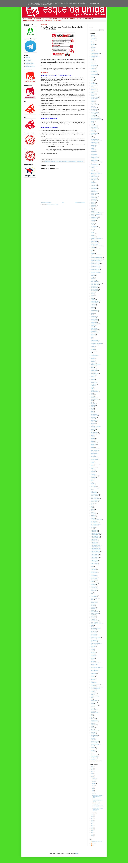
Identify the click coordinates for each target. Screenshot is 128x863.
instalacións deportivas (95, 364)
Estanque (93, 292)
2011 (92, 828)
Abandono (93, 51)
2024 (92, 769)
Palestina (92, 483)
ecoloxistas (93, 247)
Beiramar (92, 131)
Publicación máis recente (46, 202)
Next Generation (94, 457)
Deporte (92, 235)
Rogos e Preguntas (94, 622)
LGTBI (92, 387)
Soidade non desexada (95, 684)
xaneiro (93, 812)
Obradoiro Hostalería (95, 464)
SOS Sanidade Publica (95, 688)
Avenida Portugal (94, 112)
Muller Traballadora (95, 450)
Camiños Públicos (94, 143)
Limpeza (92, 396)
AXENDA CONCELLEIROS (28, 20)
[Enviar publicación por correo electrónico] (43, 159)
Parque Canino (94, 491)
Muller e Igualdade (94, 448)
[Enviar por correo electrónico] (45, 159)
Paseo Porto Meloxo (95, 500)
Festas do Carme (94, 311)
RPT (91, 626)
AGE (92, 62)
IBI (91, 352)
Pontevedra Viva (28, 64)
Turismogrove (93, 724)
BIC (91, 136)
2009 (92, 832)
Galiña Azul (93, 334)
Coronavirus (53, 161)
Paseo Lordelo (94, 497)
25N (91, 41)
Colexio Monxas (94, 188)
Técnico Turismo (94, 700)
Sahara (92, 649)
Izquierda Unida (94, 370)
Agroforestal (93, 64)
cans (92, 152)
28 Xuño (92, 42)
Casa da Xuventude (95, 166)
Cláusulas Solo (94, 187)
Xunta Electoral (94, 757)
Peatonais (93, 509)
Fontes (92, 326)
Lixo (91, 402)
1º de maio (93, 38)
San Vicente (93, 652)
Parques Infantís (94, 492)
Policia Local (93, 568)
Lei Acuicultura (94, 382)
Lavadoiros (93, 379)
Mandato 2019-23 (94, 415)
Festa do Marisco (94, 310)
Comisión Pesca (94, 196)
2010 (92, 830)
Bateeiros (93, 130)
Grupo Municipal (94, 344)
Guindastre (93, 346)
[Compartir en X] (48, 159)
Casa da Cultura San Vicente (96, 161)
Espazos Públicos (94, 286)
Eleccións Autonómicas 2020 (96, 259)
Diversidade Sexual (95, 242)
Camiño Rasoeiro (94, 142)
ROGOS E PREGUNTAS (88, 18)
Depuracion (93, 236)
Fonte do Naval (94, 322)
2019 (92, 815)
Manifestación (93, 417)
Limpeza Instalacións (95, 399)
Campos (92, 148)
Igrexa (92, 357)
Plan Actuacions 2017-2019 (96, 519)
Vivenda (92, 745)
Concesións (93, 206)
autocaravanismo (94, 109)
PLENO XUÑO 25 (94, 563)
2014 (92, 823)
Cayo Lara (93, 169)
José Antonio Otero (94, 373)
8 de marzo (93, 44)
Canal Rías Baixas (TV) (30, 66)
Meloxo (92, 430)
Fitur (91, 314)
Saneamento (93, 655)
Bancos (92, 124)
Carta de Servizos (94, 157)
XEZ (91, 753)
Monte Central (93, 442)
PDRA (92, 507)
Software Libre (94, 682)
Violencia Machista (94, 742)
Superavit (93, 691)
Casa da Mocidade (94, 164)
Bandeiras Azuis (94, 125)
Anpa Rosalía (93, 83)
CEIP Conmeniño (94, 172)
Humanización (94, 351)
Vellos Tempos (94, 736)
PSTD (92, 593)
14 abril (92, 35)
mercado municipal (94, 433)
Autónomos (93, 110)
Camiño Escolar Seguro (95, 140)
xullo (93, 786)
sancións (92, 653)
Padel (92, 480)
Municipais (93, 451)
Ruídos (92, 647)
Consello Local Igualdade (96, 214)
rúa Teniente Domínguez (96, 643)
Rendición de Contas (95, 613)
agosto (93, 785)
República (93, 614)
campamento (93, 145)
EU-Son (92, 298)
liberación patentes (94, 391)
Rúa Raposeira (94, 641)
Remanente (93, 608)
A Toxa (92, 50)
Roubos (92, 625)
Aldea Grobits (93, 67)
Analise (92, 77)
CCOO (92, 170)
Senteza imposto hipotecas (96, 667)
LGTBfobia (93, 385)
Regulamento (93, 607)
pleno (92, 528)
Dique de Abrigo (94, 241)
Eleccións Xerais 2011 (95, 269)
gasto (92, 337)
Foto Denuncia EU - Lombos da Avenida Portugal (97, 806)
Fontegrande (93, 325)
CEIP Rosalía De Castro (95, 173)
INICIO (24, 18)
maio (93, 790)
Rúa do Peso (93, 632)
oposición (93, 470)
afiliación (92, 60)
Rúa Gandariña (94, 634)
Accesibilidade (94, 55)
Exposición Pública (94, 302)
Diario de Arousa (28, 58)
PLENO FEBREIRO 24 (95, 534)
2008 (92, 834)
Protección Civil (94, 587)
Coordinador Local (94, 217)
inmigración (93, 363)
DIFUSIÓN (30, 18)
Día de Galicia (93, 239)
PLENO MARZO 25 (94, 543)
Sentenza (93, 665)
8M (91, 45)
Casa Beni (93, 159)
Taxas (92, 697)
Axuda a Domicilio (94, 116)
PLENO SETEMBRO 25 (95, 552)
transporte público (94, 712)
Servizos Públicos (94, 670)
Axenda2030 (93, 115)
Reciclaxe (93, 605)
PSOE (92, 592)
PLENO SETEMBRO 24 (95, 551)
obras (92, 465)
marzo (93, 793)
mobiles (92, 436)
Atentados (93, 100)
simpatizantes (93, 673)
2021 (92, 774)
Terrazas (92, 703)
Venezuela (93, 738)
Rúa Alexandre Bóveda (95, 628)
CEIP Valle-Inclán (94, 175)
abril (93, 792)
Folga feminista (94, 316)
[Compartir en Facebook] (49, 159)
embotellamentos (94, 271)
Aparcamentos (94, 85)
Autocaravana (93, 107)
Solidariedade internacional (96, 687)
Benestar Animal (94, 133)
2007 (92, 835)
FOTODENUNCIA (39, 20)
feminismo (93, 307)
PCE (92, 504)
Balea (92, 122)
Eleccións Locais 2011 (95, 263)
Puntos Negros (94, 596)
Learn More (93, 3)
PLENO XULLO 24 (94, 558)
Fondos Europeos (94, 319)
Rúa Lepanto (93, 638)
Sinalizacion (93, 675)
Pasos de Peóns (94, 501)
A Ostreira (93, 47)
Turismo (92, 723)
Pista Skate (93, 518)
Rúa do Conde (94, 631)
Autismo (92, 106)
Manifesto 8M (93, 421)
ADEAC (92, 57)
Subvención (93, 690)
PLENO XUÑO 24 (94, 561)
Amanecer (93, 76)
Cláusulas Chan (94, 185)
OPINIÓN (92, 468)
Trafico (92, 706)
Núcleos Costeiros (94, 459)
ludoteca (92, 409)
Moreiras (92, 447)
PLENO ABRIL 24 (94, 530)
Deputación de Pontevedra (96, 238)
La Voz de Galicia (29, 62)
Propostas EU (73, 161)
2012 (92, 827)
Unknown (94, 843)
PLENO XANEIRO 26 (95, 557)
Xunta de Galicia (94, 754)
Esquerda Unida (94, 287)
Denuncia (93, 233)
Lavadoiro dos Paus (95, 378)
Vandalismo (93, 733)
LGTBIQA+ (93, 390)
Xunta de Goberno (94, 756)
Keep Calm (93, 375)
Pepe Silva (93, 515)
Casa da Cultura (94, 160)
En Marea (93, 278)
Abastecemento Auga (95, 53)
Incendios (93, 361)
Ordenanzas (93, 471)
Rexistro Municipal (94, 620)
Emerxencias (93, 274)
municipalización (94, 453)
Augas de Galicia (94, 104)
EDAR (92, 250)
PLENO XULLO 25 (94, 560)
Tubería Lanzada (94, 721)
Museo (92, 455)
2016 (92, 820)
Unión (92, 726)
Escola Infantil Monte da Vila (96, 283)
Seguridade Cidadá (95, 662)
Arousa (92, 92)
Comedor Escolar (94, 193)
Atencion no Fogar (94, 97)
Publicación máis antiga (80, 202)
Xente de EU (93, 751)
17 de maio (93, 36)
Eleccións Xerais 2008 (95, 268)
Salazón (92, 650)
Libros (92, 393)
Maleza (92, 412)
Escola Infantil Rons (95, 284)
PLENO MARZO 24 (94, 542)
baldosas (92, 121)
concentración (93, 205)
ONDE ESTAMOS (57, 18)
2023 (92, 771)
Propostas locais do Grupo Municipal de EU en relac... (97, 796)
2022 (92, 773)
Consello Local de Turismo (96, 212)
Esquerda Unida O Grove (97, 841)
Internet (92, 367)
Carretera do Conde (95, 155)
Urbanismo (93, 727)
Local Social (93, 405)
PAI (91, 482)
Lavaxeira (93, 381)
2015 (92, 821)
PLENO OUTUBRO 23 (95, 546)
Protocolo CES (94, 590)
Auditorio (92, 103)
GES (92, 338)
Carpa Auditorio (94, 154)
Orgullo (92, 473)
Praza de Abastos (94, 577)
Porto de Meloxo (94, 571)
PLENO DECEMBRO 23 (95, 533)
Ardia (92, 86)
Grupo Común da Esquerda (96, 343)
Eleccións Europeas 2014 (96, 260)
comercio (92, 194)
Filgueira (92, 313)
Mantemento (93, 423)
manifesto (93, 418)
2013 (92, 825)
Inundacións (93, 369)
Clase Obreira (93, 184)
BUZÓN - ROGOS (57, 20)
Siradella (92, 676)
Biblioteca (93, 134)
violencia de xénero (95, 741)
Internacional (93, 366)
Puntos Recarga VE (95, 598)
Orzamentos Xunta (94, 476)
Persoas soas (93, 516)
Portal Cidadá (93, 569)
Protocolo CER (94, 589)
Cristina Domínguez (95, 227)
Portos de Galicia (94, 572)
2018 (92, 816)
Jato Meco (93, 372)
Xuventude (93, 759)
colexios (92, 190)
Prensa (92, 581)
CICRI (92, 181)
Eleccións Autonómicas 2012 (96, 257)
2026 (92, 766)
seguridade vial (94, 664)
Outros (92, 479)
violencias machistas (95, 744)
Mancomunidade (94, 414)
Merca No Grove (94, 432)
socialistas (93, 679)
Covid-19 (57, 161)
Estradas (92, 295)
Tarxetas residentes (95, 696)
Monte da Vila (93, 444)
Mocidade (93, 439)
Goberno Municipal (94, 340)
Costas (92, 221)
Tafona (92, 694)
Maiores (92, 411)
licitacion (92, 394)
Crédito (92, 224)
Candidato (93, 149)
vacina (92, 729)
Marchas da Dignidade (95, 426)
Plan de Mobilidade (95, 522)
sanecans (93, 656)
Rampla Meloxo (94, 602)
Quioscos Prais (94, 601)
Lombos (92, 406)
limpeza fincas (93, 397)
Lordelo (92, 408)
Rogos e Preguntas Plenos (96, 623)
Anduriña (92, 79)
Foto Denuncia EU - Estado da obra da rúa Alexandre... (97, 809)
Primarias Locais (94, 583)
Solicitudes (93, 685)
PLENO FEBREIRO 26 (95, 537)
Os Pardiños (93, 477)
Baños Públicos (94, 127)
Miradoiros (93, 435)
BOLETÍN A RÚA (48, 20)
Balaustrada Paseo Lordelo (96, 119)
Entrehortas (93, 280)
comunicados (93, 197)
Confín (92, 208)
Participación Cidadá (95, 494)
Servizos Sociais (80, 161)
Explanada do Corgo (95, 301)
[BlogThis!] (47, 159)
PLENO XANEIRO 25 (95, 555)
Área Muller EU (94, 89)
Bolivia (92, 137)
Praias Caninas (94, 575)
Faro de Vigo (28, 60)
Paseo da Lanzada (94, 495)
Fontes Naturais (94, 328)
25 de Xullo (93, 39)
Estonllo (92, 293)
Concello (92, 203)
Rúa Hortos (93, 635)
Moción (92, 441)
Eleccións (93, 253)
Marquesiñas (93, 427)
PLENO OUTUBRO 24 (95, 548)
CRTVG (92, 229)
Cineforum (93, 182)
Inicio (63, 202)
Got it (99, 3)
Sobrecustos (93, 678)
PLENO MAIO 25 (94, 540)
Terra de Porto (93, 702)
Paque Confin (93, 486)
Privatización (93, 584)
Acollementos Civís (94, 56)
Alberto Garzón (94, 65)
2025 (92, 768)
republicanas (93, 616)
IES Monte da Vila (94, 355)
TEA (91, 699)
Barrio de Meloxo (94, 128)
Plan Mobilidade (94, 525)
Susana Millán (93, 693)
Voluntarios (93, 747)
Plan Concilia (93, 521)
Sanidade (93, 658)
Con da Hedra (93, 200)
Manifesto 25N (94, 420)
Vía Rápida (93, 739)
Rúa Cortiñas (93, 629)
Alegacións (93, 70)
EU (91, 296)
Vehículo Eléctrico (94, 735)
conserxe (92, 215)
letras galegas (93, 384)
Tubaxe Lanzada (94, 720)
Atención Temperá (94, 98)
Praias (92, 574)
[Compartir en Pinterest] (51, 159)
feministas (93, 308)
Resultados (93, 617)
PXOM (92, 599)
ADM (92, 59)
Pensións (92, 512)
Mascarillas (93, 429)
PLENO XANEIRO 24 (95, 554)
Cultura (92, 232)
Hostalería (93, 349)
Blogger (76, 853)
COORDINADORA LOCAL (39, 18)
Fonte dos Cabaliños (95, 323)
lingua (92, 400)
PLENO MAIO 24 (94, 539)
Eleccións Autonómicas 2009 (96, 255)
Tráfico (92, 708)
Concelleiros (93, 202)
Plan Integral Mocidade (95, 524)
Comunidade (93, 199)
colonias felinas (94, 191)
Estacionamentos (94, 290)
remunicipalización (94, 611)
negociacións (93, 456)
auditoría (92, 101)
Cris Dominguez (94, 226)
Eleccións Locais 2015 (95, 265)
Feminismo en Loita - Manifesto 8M (96, 803)
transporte (93, 711)
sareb (92, 659)
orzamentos (93, 474)
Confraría (92, 211)
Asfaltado (92, 95)
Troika (92, 715)
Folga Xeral (93, 317)
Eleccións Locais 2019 (95, 266)
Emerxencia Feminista (95, 272)
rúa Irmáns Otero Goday (95, 637)
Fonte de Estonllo (94, 320)
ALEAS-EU (93, 68)
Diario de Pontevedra (29, 63)
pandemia (93, 485)
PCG (92, 506)
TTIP (92, 717)
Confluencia (93, 209)
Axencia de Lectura (94, 113)
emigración (93, 275)
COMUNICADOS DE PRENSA (68, 18)
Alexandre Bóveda (94, 74)
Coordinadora (93, 218)
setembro (94, 783)
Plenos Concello (94, 565)
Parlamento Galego (95, 488)
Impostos (92, 360)
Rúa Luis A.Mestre (94, 640)
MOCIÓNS (79, 18)
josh (93, 845)
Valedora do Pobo (94, 730)
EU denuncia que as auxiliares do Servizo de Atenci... (97, 800)
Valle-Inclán (93, 732)
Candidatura (93, 151)
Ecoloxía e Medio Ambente (96, 245)
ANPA (92, 82)
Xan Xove (93, 750)
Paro (92, 489)
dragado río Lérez (94, 244)
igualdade (93, 358)
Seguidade (93, 661)
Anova (92, 80)
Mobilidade (93, 438)
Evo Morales (93, 299)
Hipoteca (92, 347)
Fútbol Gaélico (94, 331)
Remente (92, 610)
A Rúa (92, 48)
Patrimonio (93, 503)
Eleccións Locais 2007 (95, 262)
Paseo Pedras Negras (95, 498)
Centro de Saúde (94, 179)
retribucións (93, 619)
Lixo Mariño (93, 403)
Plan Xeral (93, 527)
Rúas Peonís (93, 646)
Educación (93, 251)
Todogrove (27, 57)
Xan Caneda (93, 748)
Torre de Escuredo (94, 705)
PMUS (92, 566)
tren (91, 714)
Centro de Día (93, 178)
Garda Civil (93, 335)
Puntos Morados (94, 595)
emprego (69, 161)
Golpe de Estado (94, 341)
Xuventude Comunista (95, 760)
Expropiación (93, 305)
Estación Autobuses (95, 289)
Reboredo (93, 604)
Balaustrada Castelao (95, 118)
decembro (94, 778)
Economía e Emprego (63, 161)
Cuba (92, 230)
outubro (93, 781)
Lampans (92, 376)
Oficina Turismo (94, 467)
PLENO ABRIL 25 (94, 531)
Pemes (92, 510)
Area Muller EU (94, 88)
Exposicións (93, 304)
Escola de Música (94, 281)
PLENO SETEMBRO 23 (95, 549)
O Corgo (92, 461)
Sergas (92, 668)
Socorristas (93, 681)
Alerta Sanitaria (47, 161)
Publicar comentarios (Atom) (52, 204)
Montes (92, 445)
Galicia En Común (94, 332)
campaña (92, 146)
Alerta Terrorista (94, 73)
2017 (92, 818)
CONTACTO (49, 18)
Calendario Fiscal (94, 139)
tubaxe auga (93, 718)
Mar (91, 424)
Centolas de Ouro (94, 176)
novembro (94, 779)
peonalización (93, 513)
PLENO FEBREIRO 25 (95, 536)
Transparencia (94, 709)
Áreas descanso (94, 91)
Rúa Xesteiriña (94, 644)
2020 (92, 776)
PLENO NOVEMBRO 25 (95, 545)
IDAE (92, 353)
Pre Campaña (93, 580)
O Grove (92, 462)
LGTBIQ (92, 388)
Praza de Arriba (94, 578)
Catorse (92, 167)
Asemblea (93, 94)
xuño (93, 788)
